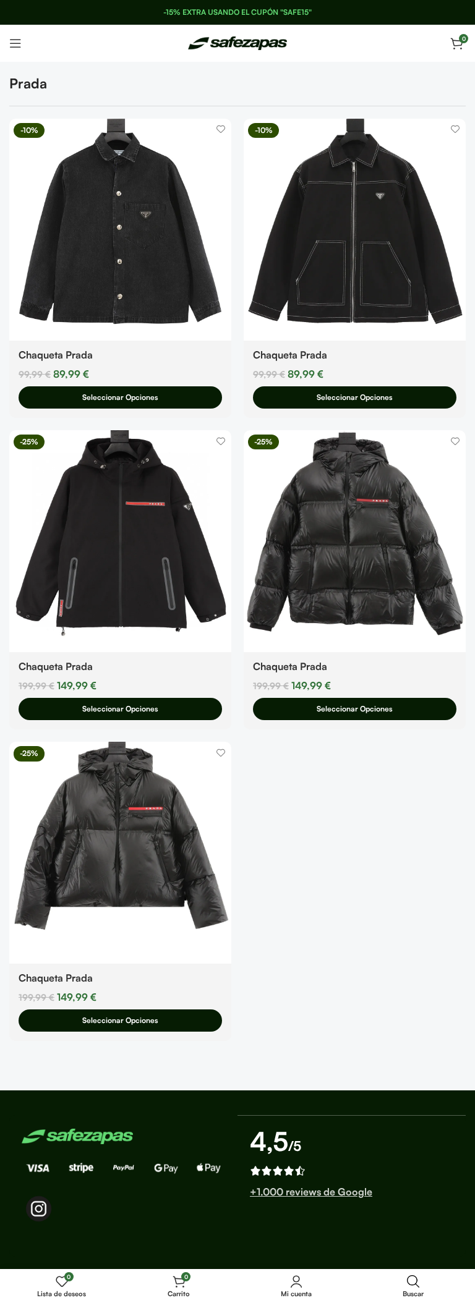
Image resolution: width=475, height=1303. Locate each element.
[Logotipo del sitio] (237, 42)
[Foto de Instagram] (39, 1209)
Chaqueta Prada (56, 355)
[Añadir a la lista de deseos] (220, 129)
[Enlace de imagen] (77, 1135)
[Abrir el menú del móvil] (15, 43)
